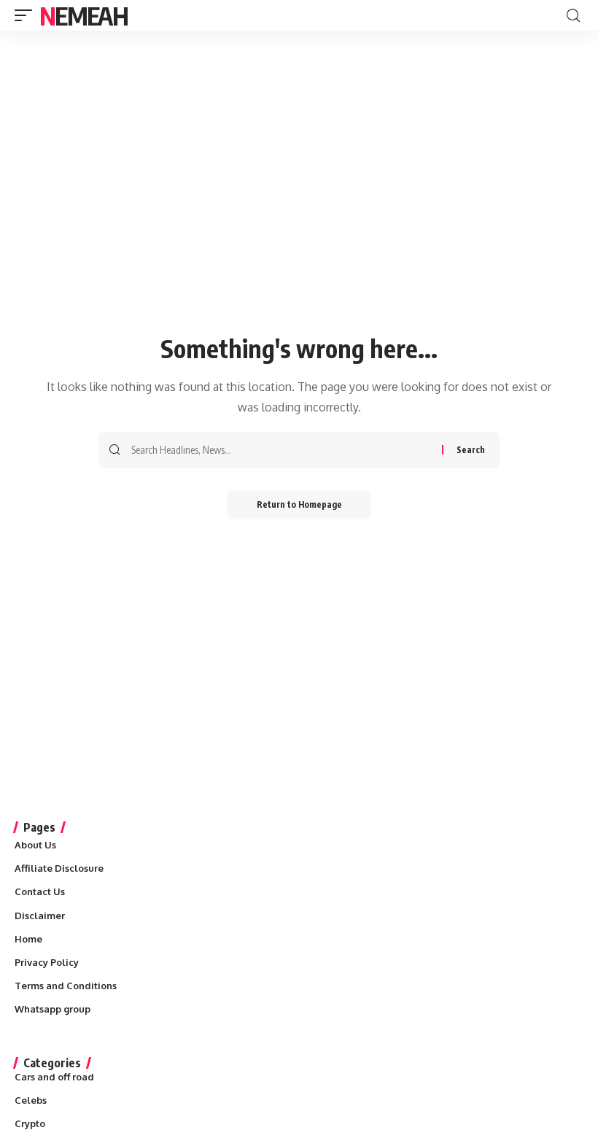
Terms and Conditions (66, 985)
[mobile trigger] (27, 15)
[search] (573, 15)
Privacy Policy (47, 962)
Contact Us (40, 891)
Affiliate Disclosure (59, 868)
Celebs (31, 1100)
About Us (35, 845)
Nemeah (83, 15)
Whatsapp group (52, 1009)
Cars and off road (54, 1077)
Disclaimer (40, 915)
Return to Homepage (299, 504)
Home (28, 939)
